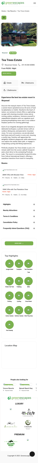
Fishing (9, 301)
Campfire (19, 269)
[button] (36, 34)
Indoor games (10, 316)
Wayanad (4, 53)
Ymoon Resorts (8, 388)
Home (3, 11)
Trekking (19, 287)
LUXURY (19, 403)
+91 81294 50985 (28, 65)
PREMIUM (19, 434)
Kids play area (28, 316)
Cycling (19, 301)
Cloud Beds (28, 301)
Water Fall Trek (9, 287)
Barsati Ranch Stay (26, 388)
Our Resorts (11, 11)
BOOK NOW (6, 73)
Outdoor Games (19, 316)
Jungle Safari (9, 269)
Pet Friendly (9, 330)
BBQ (28, 287)
